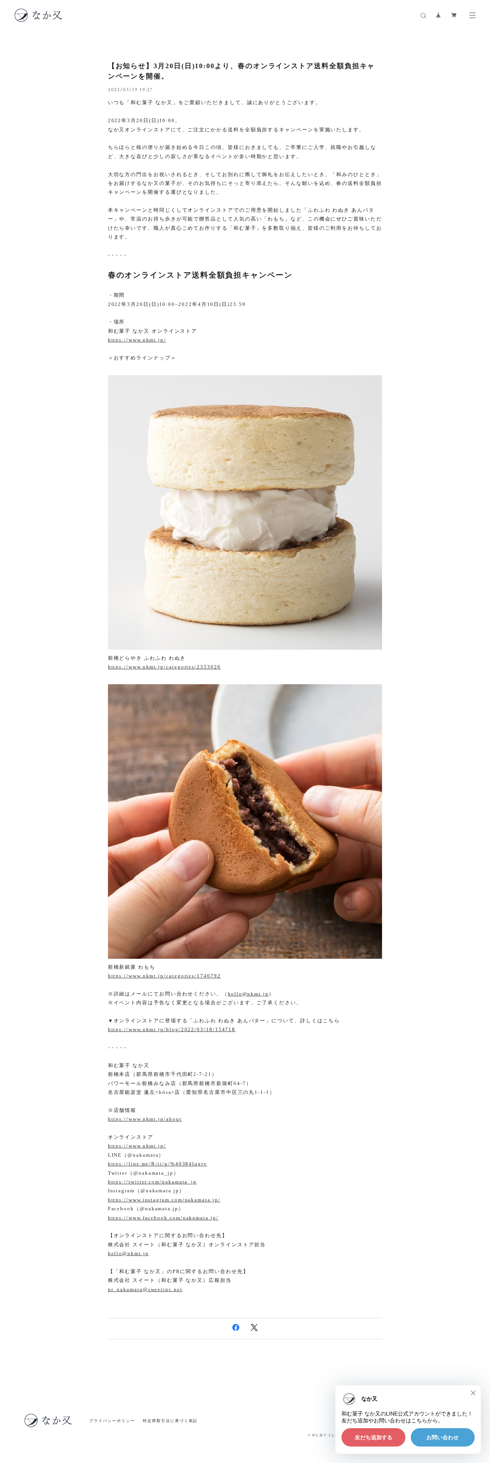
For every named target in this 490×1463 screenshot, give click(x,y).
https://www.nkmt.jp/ (137, 340)
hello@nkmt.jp (248, 994)
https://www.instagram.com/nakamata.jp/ (164, 1200)
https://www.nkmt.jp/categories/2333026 (164, 667)
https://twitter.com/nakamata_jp (152, 1182)
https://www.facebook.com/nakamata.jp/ (163, 1218)
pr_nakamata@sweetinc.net (145, 1289)
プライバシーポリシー (112, 1421)
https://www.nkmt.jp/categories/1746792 (164, 976)
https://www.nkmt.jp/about (145, 1119)
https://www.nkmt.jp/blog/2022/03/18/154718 (172, 1029)
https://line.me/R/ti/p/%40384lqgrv (157, 1164)
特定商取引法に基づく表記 (170, 1421)
